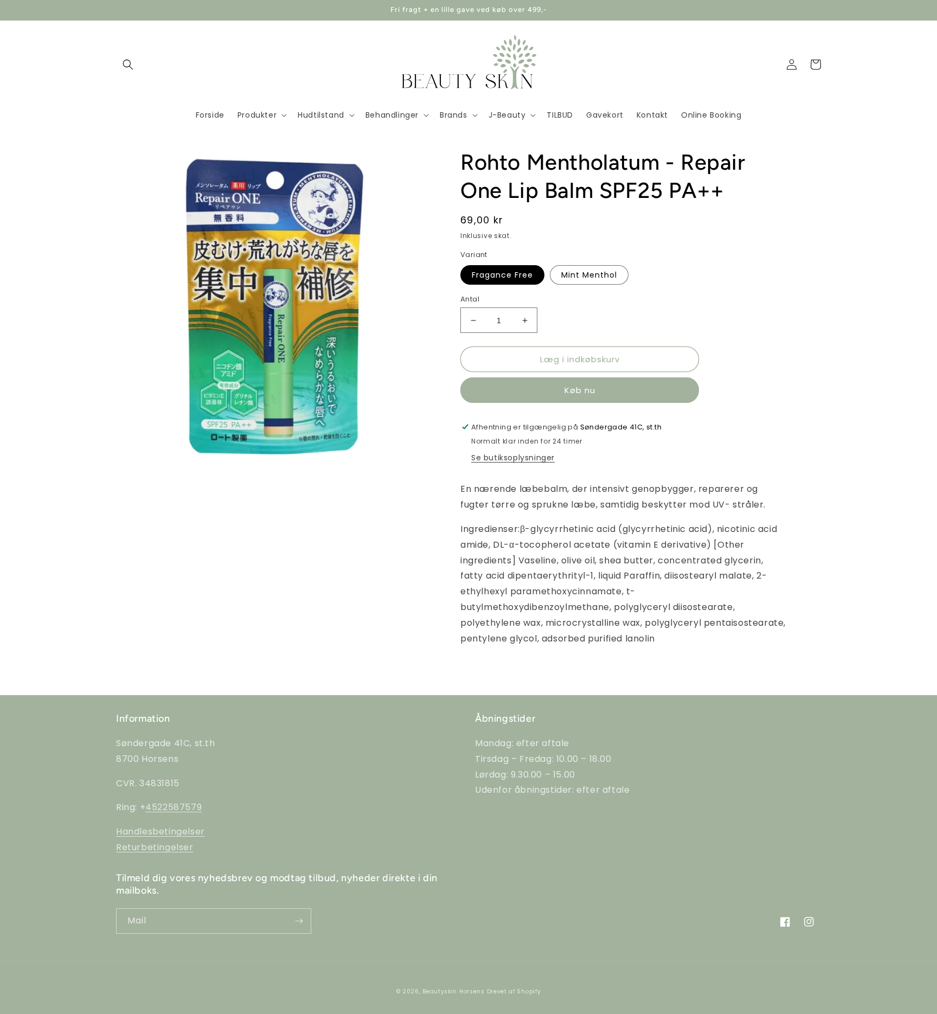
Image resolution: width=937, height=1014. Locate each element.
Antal (469, 299)
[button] (128, 64)
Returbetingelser (155, 847)
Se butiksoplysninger (513, 457)
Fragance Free (502, 274)
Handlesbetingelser (160, 831)
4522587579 (173, 807)
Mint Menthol (589, 274)
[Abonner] (299, 921)
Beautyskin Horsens (453, 991)
